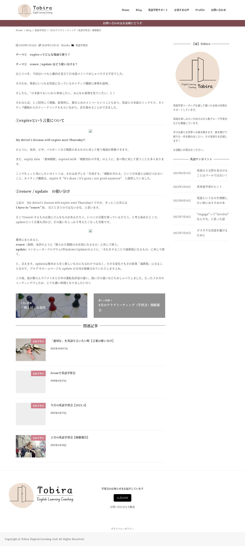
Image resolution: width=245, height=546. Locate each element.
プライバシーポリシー (122, 528)
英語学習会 (82, 45)
